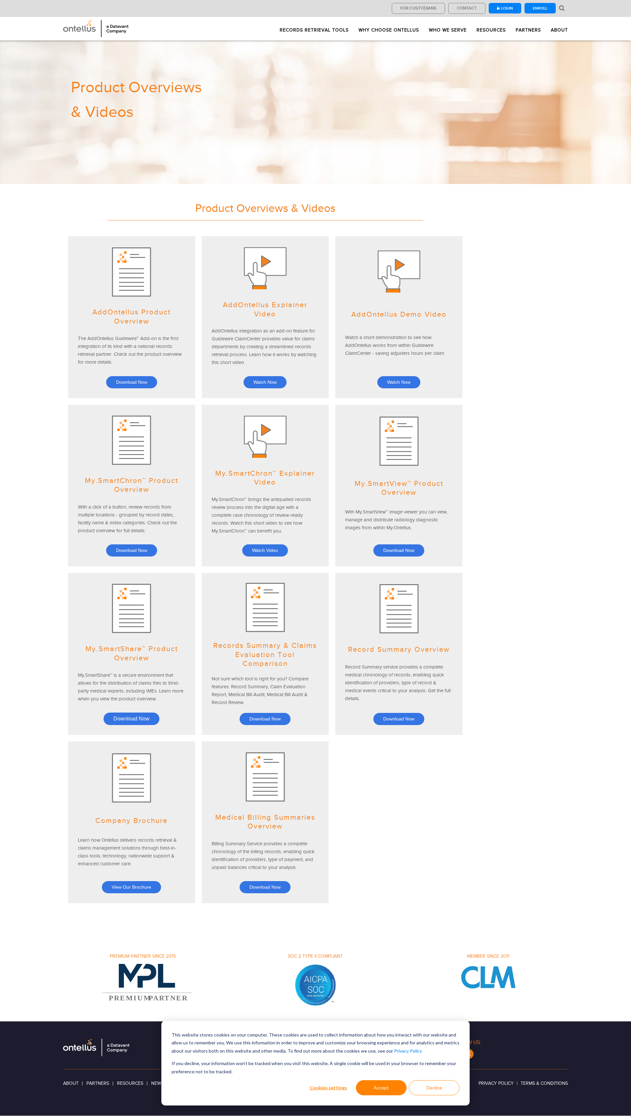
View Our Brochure (131, 887)
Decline (434, 1087)
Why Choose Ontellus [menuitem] (389, 30)
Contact (467, 8)
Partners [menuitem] (528, 30)
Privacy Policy (408, 1051)
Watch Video (265, 550)
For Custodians (418, 8)
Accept (381, 1087)
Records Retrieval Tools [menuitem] (314, 30)
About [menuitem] (559, 30)
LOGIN (507, 8)
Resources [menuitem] (491, 30)
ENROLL (540, 8)
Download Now (131, 382)
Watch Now (265, 382)
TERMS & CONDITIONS (544, 1083)
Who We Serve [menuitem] (448, 30)
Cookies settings (328, 1087)
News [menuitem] (157, 1083)
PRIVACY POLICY (496, 1083)
